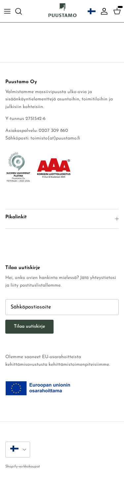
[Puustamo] (62, 11)
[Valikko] (7, 11)
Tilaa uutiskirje (29, 326)
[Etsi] (22, 11)
